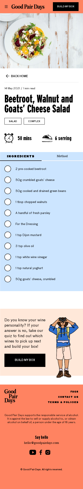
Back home (19, 76)
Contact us (68, 396)
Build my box (65, 7)
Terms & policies (63, 402)
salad (13, 121)
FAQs (74, 391)
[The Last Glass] (28, 7)
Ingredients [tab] (21, 156)
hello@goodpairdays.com (41, 443)
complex (34, 121)
